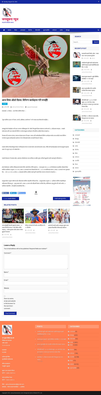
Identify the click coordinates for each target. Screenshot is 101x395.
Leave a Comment (32, 107)
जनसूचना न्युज (10, 19)
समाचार (9, 30)
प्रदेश (61, 30)
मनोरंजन (54, 30)
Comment (7, 253)
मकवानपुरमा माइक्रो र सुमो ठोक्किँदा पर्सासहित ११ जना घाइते (90, 77)
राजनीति (77, 160)
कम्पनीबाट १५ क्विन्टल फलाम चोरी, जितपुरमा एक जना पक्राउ (90, 117)
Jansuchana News (18, 107)
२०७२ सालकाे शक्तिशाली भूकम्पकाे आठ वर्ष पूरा (12, 198)
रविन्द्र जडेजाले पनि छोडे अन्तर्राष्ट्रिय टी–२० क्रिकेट (35, 226)
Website (6, 288)
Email (6, 280)
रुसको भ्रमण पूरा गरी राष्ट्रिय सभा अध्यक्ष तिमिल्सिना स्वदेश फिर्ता (62, 198)
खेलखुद (68, 30)
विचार (15, 30)
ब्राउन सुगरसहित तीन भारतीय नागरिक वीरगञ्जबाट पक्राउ (89, 89)
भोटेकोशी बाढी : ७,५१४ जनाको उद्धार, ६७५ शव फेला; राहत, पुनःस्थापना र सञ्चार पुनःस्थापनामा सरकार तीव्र (90, 103)
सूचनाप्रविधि (46, 30)
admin (93, 58)
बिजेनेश (30, 30)
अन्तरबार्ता (22, 30)
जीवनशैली (37, 30)
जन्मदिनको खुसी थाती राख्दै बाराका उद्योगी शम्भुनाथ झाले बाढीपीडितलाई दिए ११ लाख (90, 65)
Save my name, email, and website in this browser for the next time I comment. (10, 303)
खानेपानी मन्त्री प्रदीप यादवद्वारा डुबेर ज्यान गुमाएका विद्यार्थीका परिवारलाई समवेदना (58, 226)
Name (6, 272)
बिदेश (76, 153)
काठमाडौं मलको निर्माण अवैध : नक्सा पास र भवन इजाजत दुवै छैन (90, 54)
